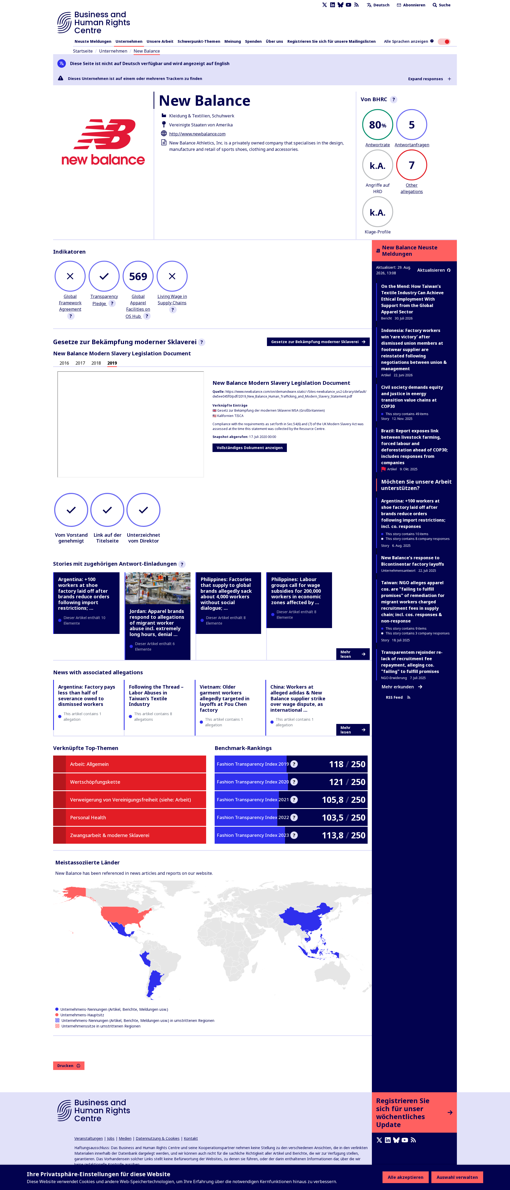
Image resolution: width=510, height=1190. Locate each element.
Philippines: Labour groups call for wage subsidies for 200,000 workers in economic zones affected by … (296, 590)
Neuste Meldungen (93, 41)
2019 (112, 363)
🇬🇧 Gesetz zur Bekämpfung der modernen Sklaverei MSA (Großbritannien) (268, 410)
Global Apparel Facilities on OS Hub (138, 306)
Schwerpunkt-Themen (199, 41)
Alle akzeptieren (405, 1177)
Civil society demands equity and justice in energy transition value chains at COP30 (412, 396)
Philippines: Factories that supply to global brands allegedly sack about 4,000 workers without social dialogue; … (226, 593)
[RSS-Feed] (356, 5)
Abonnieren (413, 4)
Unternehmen (129, 41)
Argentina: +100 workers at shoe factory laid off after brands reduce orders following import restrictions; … (83, 593)
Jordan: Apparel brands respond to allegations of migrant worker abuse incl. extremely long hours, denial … (157, 622)
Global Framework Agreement (70, 302)
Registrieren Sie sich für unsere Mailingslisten (331, 41)
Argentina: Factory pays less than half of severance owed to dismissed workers (86, 695)
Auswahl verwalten (457, 1177)
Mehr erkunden (398, 687)
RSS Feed (394, 697)
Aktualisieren (431, 270)
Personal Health (88, 817)
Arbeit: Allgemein (89, 764)
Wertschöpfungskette (95, 782)
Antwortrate (378, 145)
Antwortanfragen (412, 145)
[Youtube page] (348, 5)
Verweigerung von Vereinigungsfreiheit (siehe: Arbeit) (130, 799)
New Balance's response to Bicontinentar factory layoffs (412, 561)
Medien (125, 1138)
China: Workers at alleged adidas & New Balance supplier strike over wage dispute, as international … (297, 698)
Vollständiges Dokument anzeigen (250, 447)
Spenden (253, 41)
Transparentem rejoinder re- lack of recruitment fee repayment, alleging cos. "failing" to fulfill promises (412, 661)
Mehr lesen (346, 654)
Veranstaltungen (88, 1138)
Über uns (274, 41)
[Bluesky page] (340, 5)
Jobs (110, 1138)
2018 (96, 363)
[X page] (324, 5)
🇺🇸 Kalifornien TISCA (228, 415)
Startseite (83, 51)
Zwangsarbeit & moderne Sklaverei (109, 835)
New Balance (147, 51)
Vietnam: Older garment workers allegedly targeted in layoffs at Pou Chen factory (224, 698)
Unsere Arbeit (160, 41)
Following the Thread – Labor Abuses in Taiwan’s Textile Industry (156, 695)
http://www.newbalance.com (197, 134)
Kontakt (191, 1138)
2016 (64, 363)
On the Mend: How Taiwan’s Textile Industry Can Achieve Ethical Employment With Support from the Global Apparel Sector (412, 299)
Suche (444, 4)
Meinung (232, 41)
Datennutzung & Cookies (158, 1138)
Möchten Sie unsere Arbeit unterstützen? (416, 485)
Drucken (65, 1065)
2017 (80, 363)
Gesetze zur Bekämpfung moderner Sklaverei (315, 341)
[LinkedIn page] (332, 5)
